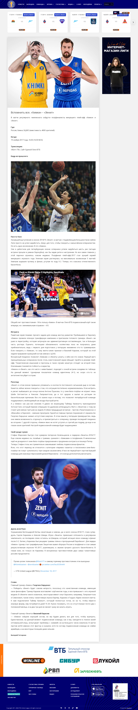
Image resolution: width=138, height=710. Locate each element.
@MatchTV (40, 561)
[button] (116, 12)
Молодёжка (87, 4)
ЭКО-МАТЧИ (12, 697)
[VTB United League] (11, 2)
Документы (75, 687)
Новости (21, 4)
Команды (40, 4)
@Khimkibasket (20, 564)
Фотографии (54, 691)
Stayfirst (129, 708)
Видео (52, 694)
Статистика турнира (36, 684)
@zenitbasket (33, 564)
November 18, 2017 (48, 571)
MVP (30, 691)
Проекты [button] (97, 4)
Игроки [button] (49, 4)
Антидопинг (75, 691)
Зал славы (32, 694)
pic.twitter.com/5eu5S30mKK (53, 564)
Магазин (53, 687)
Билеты (52, 684)
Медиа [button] (70, 4)
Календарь (30, 4)
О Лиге (79, 4)
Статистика (60, 4)
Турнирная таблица (36, 687)
